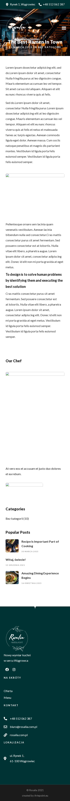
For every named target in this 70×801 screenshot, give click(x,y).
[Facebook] (7, 669)
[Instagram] (14, 669)
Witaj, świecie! (16, 559)
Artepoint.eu (41, 795)
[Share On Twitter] (14, 792)
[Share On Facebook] (9, 792)
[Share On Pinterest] (20, 792)
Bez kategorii (49, 47)
